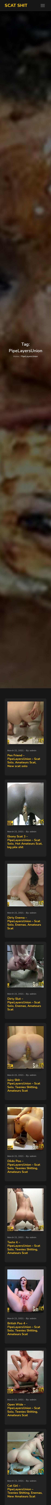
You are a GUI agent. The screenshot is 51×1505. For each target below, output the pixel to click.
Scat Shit (16, 5)
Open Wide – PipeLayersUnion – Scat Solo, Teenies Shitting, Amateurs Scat (23, 1410)
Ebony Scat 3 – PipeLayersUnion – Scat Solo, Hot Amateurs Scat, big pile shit (24, 841)
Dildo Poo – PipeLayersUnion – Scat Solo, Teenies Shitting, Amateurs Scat (23, 1166)
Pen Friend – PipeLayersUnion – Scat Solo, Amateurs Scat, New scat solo (23, 760)
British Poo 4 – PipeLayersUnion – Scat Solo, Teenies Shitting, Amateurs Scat (23, 1328)
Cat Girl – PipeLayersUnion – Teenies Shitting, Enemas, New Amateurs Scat (24, 1491)
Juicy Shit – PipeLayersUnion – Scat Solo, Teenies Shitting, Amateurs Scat (23, 1085)
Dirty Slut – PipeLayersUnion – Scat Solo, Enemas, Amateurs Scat (24, 1004)
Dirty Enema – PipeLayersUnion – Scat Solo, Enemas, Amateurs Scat (24, 923)
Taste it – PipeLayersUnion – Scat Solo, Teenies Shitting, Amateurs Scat (23, 1247)
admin (33, 750)
